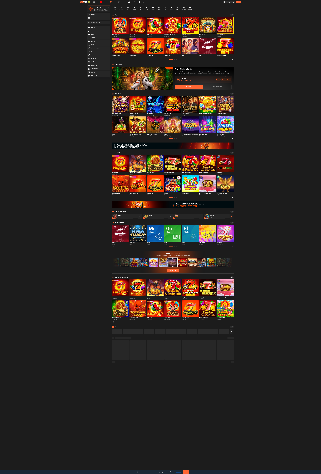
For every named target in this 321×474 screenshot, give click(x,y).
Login (233, 2)
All (232, 14)
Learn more (178, 472)
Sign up (238, 2)
